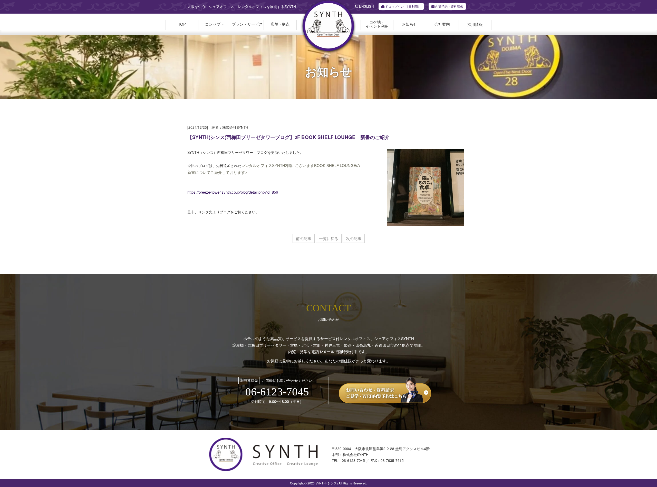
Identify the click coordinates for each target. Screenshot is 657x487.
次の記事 (353, 238)
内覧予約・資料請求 (448, 6)
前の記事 (303, 238)
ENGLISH (366, 6)
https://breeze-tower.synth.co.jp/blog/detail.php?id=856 (232, 192)
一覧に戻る (328, 238)
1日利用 (403, 6)
